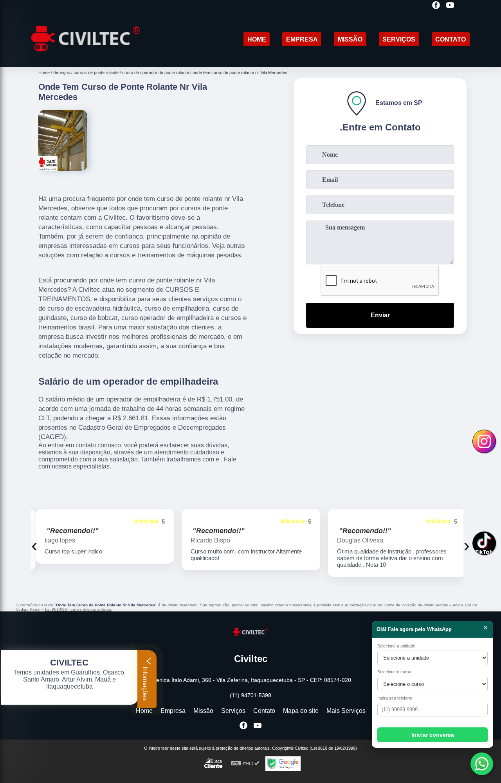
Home (256, 39)
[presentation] (34, 545)
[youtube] (450, 5)
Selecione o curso (394, 671)
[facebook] (436, 5)
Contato (450, 39)
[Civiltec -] (85, 57)
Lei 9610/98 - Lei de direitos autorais (78, 609)
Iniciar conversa (432, 735)
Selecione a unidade (396, 646)
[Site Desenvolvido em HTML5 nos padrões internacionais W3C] (245, 764)
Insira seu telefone (394, 698)
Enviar (380, 315)
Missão (350, 39)
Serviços (398, 39)
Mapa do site (301, 710)
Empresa (302, 39)
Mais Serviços (346, 710)
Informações (145, 683)
